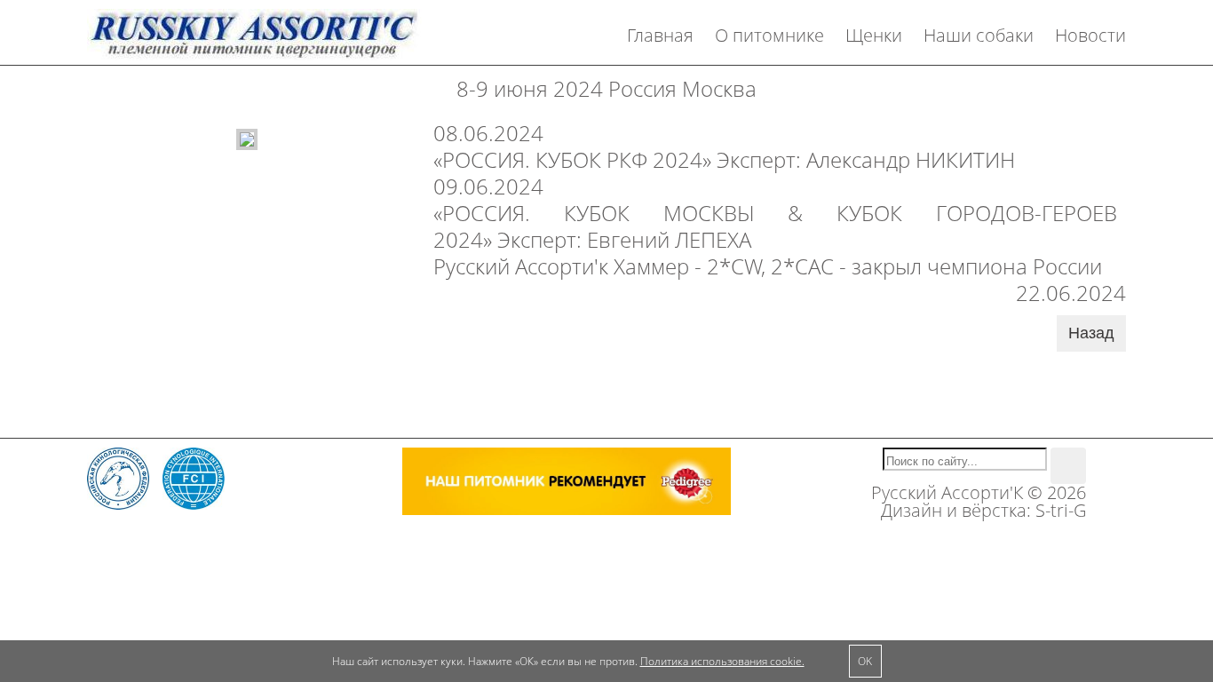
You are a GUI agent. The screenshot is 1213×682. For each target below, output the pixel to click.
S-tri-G (1060, 510)
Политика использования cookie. (722, 661)
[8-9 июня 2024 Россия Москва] (247, 137)
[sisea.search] (1068, 466)
